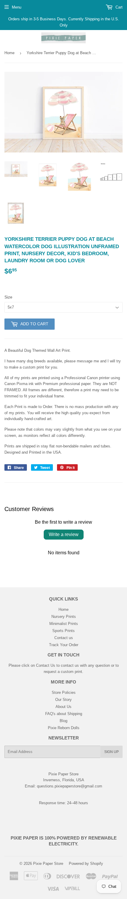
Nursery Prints (63, 616)
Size (8, 297)
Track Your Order (63, 645)
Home (9, 53)
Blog (63, 721)
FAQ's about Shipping (63, 713)
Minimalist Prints (63, 623)
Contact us (63, 638)
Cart (118, 7)
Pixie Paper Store (48, 863)
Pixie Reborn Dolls (63, 728)
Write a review (64, 534)
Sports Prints (63, 630)
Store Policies (64, 692)
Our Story (63, 699)
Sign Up (111, 752)
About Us (63, 706)
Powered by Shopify (86, 863)
